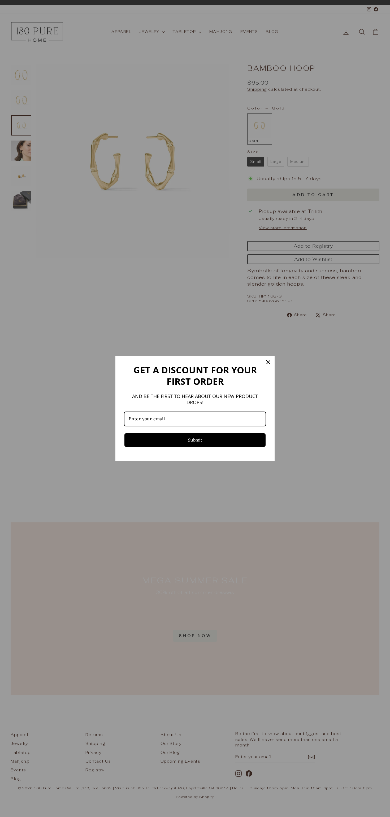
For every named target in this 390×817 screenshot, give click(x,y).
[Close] (268, 362)
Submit (195, 440)
